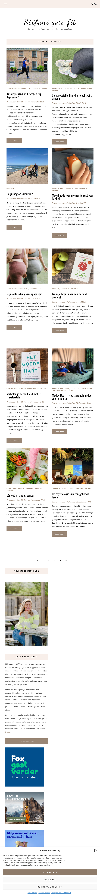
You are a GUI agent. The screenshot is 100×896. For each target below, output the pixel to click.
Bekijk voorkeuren (50, 887)
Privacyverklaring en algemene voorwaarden (55, 893)
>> (66, 560)
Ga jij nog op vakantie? (20, 193)
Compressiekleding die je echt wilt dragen (72, 97)
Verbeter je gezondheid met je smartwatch (24, 395)
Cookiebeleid (32, 893)
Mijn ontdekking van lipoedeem (24, 294)
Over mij (8, 732)
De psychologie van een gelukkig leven (70, 495)
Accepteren (50, 872)
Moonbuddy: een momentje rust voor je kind (72, 197)
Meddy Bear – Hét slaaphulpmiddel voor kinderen (72, 397)
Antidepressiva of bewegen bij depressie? (24, 95)
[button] (96, 850)
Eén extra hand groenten (20, 495)
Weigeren (50, 879)
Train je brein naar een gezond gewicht (69, 295)
